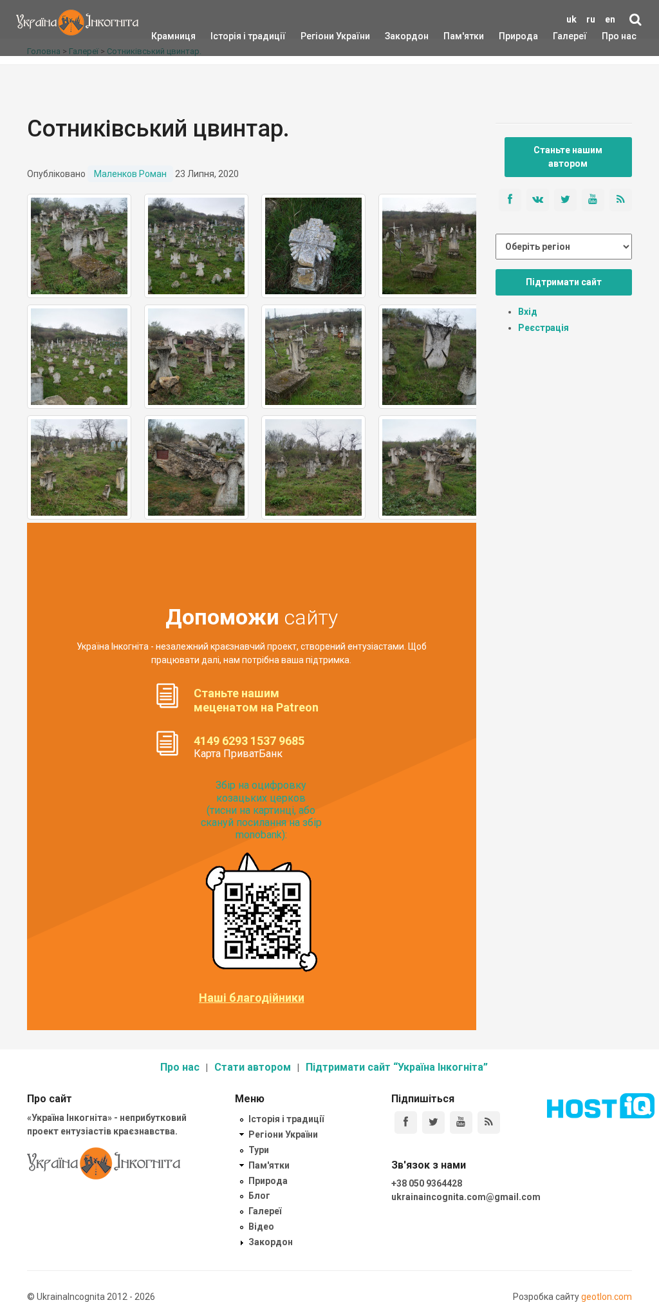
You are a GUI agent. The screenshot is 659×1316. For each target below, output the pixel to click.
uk (571, 19)
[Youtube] (461, 1122)
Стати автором (252, 1067)
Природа (509, 36)
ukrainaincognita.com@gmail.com (466, 1197)
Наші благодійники (251, 998)
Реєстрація (543, 328)
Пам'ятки (453, 36)
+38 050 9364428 (426, 1183)
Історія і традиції (229, 36)
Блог (259, 1195)
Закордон (396, 36)
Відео (261, 1226)
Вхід (527, 311)
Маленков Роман (130, 174)
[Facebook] (405, 1122)
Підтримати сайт (564, 282)
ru (590, 19)
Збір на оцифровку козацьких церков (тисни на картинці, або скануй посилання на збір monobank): (261, 810)
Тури (258, 1150)
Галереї (570, 36)
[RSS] (489, 1122)
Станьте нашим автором (568, 157)
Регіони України (318, 36)
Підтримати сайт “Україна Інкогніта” (397, 1067)
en (610, 19)
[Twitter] (433, 1122)
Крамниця (173, 36)
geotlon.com (606, 1297)
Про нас (619, 36)
